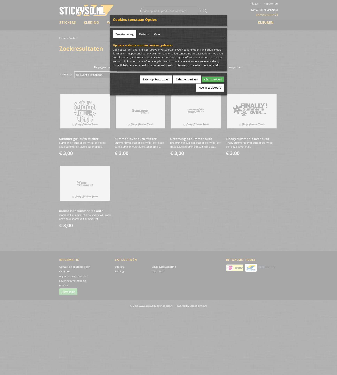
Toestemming (124, 34)
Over (157, 34)
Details (144, 34)
